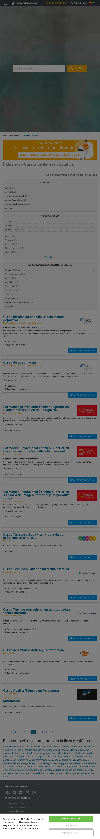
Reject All (71, 825)
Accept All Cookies (70, 818)
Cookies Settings (71, 833)
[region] (50, 826)
